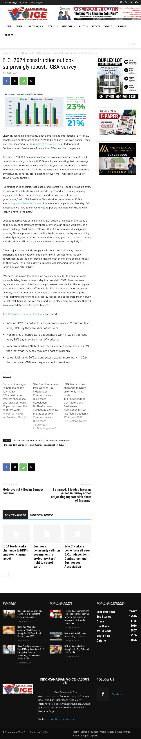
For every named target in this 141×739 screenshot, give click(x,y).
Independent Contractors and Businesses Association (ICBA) (34, 444)
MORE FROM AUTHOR (41, 515)
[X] (126, 3)
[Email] (31, 81)
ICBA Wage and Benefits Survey (26, 314)
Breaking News (20, 53)
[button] (134, 44)
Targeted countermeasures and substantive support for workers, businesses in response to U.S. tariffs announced (76, 617)
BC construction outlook (58, 440)
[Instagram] (121, 3)
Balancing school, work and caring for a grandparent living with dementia (30, 614)
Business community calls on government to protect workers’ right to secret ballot (46, 556)
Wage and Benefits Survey (26, 203)
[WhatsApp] (23, 81)
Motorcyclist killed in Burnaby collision (23, 491)
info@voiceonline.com (63, 719)
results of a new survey (47, 143)
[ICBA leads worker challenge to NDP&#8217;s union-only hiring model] (79, 402)
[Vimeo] (131, 3)
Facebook (117, 694)
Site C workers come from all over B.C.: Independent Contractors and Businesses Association (77, 556)
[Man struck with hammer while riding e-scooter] (56, 636)
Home (6, 53)
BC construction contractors (28, 440)
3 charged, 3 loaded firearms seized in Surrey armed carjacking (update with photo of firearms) (71, 495)
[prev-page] (5, 574)
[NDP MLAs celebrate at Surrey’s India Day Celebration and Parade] (56, 649)
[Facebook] (116, 3)
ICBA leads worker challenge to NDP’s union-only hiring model (15, 552)
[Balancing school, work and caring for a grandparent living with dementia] (9, 614)
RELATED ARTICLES (15, 515)
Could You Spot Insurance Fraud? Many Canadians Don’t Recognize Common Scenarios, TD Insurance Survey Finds (30, 652)
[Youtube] (136, 3)
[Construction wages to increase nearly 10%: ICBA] (18, 400)
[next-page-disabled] (10, 574)
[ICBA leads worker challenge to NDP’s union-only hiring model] (16, 533)
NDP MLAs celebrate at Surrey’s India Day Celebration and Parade (77, 649)
